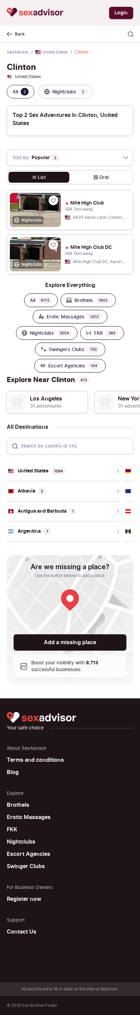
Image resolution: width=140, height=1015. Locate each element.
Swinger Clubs (26, 866)
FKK (12, 829)
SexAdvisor (18, 52)
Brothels (18, 805)
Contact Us (21, 932)
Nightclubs (21, 842)
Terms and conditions (35, 760)
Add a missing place (70, 642)
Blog (13, 772)
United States (55, 52)
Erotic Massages (29, 817)
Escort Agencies (28, 854)
